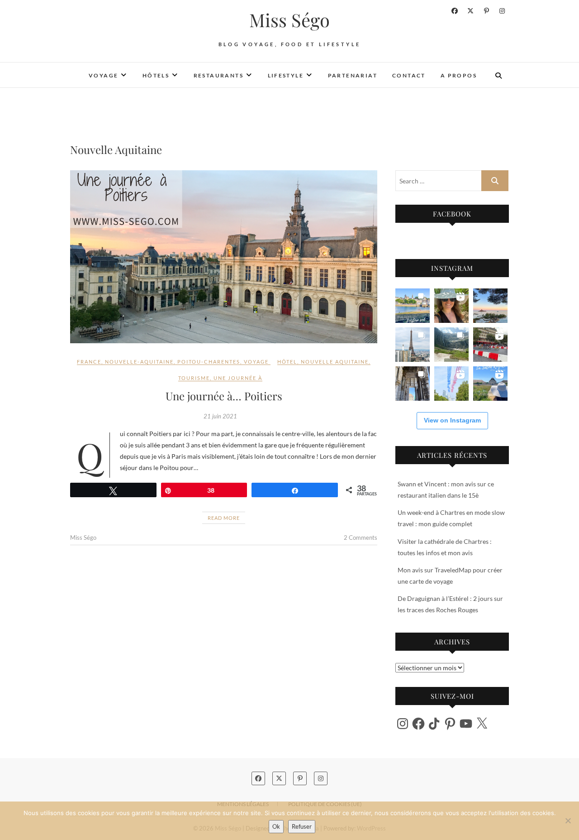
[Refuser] (567, 820)
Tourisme (194, 378)
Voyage (103, 75)
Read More (224, 518)
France (89, 362)
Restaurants (218, 75)
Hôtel (287, 362)
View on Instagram (452, 420)
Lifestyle (286, 75)
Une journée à (238, 378)
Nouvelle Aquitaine (335, 362)
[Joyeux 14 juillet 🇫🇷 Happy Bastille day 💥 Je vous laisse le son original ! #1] (451, 383)
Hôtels (155, 75)
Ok (276, 826)
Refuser (302, 826)
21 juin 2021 (220, 416)
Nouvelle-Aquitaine (139, 362)
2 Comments (360, 537)
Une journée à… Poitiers (224, 396)
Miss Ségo (289, 20)
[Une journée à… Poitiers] (223, 256)
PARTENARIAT (352, 75)
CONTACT (409, 75)
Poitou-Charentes (208, 362)
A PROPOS (459, 75)
